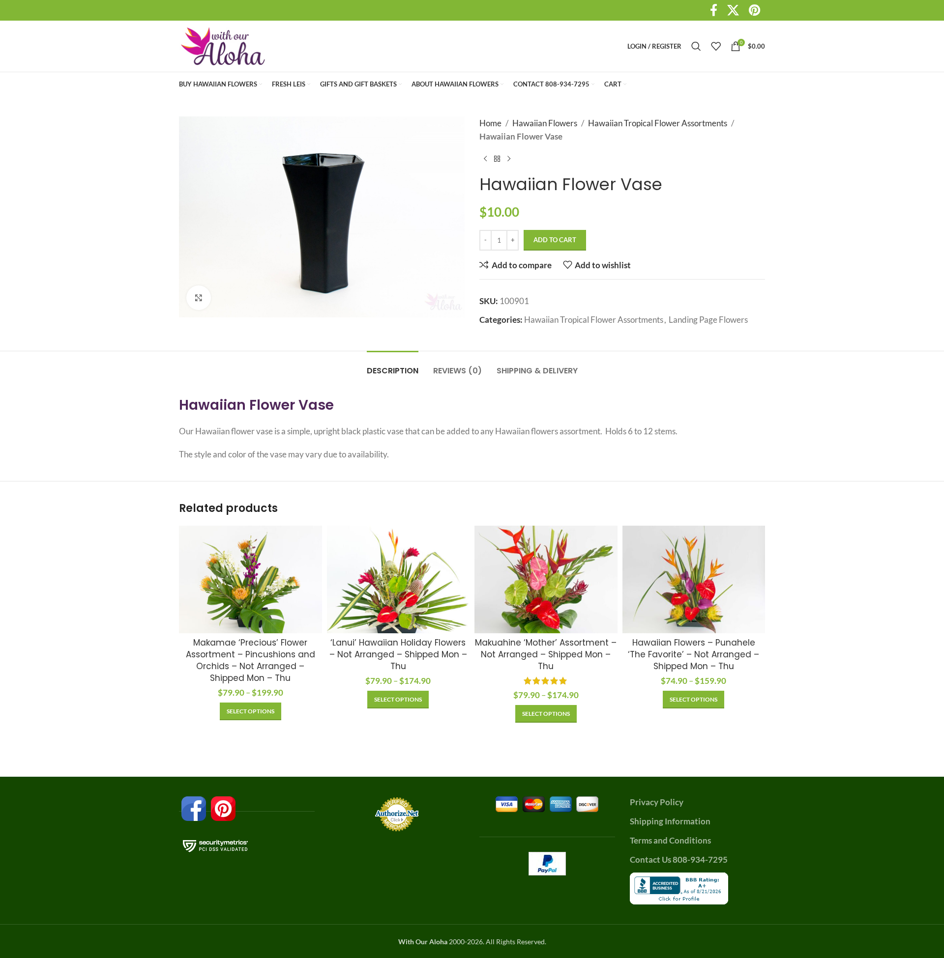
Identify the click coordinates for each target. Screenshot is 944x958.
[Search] (696, 46)
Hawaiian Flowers (544, 123)
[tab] (392, 366)
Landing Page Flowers (708, 319)
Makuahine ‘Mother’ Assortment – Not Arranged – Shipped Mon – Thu (546, 654)
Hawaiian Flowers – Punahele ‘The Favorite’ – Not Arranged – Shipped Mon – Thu (693, 654)
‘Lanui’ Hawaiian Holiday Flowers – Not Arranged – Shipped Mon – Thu (398, 654)
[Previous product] (485, 159)
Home (490, 123)
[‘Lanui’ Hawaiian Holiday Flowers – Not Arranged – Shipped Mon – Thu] (398, 579)
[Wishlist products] (716, 46)
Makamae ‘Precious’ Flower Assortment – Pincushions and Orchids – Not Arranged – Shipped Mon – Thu (250, 660)
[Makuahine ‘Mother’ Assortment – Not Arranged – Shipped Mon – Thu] (546, 579)
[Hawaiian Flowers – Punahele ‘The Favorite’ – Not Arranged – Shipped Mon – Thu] (694, 579)
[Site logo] (223, 45)
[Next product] (509, 159)
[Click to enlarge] (198, 297)
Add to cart (554, 240)
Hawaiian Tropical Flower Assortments (657, 123)
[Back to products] (497, 159)
